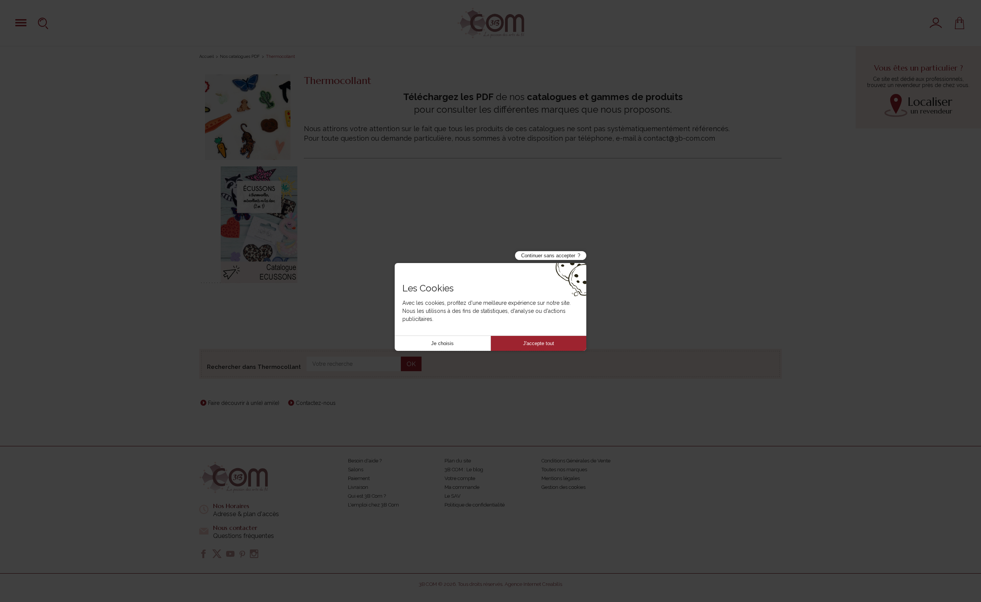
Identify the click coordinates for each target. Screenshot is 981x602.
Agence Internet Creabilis (533, 584)
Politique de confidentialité (475, 504)
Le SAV (453, 495)
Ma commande (462, 487)
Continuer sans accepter (548, 255)
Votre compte (460, 478)
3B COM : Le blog (464, 469)
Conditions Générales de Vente (575, 460)
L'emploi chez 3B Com (373, 504)
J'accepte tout (538, 343)
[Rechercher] (44, 23)
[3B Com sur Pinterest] (242, 553)
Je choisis (442, 343)
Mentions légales (560, 478)
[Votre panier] (959, 23)
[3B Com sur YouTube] (230, 553)
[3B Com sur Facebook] (203, 553)
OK (411, 364)
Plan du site (458, 460)
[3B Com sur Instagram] (254, 553)
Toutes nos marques (564, 469)
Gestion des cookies (563, 487)
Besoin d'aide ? (365, 460)
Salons (355, 469)
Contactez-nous (316, 403)
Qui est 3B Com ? (367, 495)
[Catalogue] (21, 23)
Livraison (358, 487)
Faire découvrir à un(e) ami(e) (243, 403)
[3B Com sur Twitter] (216, 553)
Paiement (359, 478)
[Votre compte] (936, 23)
